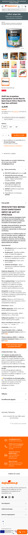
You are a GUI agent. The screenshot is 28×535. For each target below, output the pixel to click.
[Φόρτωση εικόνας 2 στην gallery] (14, 56)
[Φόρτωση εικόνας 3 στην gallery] (22, 56)
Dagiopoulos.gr (8, 528)
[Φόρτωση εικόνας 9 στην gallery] (22, 73)
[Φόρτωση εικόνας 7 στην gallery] (5, 73)
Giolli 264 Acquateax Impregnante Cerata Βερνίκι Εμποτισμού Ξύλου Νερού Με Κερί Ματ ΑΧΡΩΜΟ (12, 24)
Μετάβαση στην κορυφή (14, 473)
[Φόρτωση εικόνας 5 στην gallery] (14, 65)
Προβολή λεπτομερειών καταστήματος (13, 145)
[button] (9, 10)
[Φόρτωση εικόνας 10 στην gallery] (5, 82)
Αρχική (3, 22)
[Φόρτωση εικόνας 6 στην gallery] (22, 65)
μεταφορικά (16, 111)
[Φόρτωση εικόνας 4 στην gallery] (5, 65)
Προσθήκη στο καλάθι (19, 135)
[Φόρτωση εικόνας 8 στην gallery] (14, 73)
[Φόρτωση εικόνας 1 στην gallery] (5, 56)
